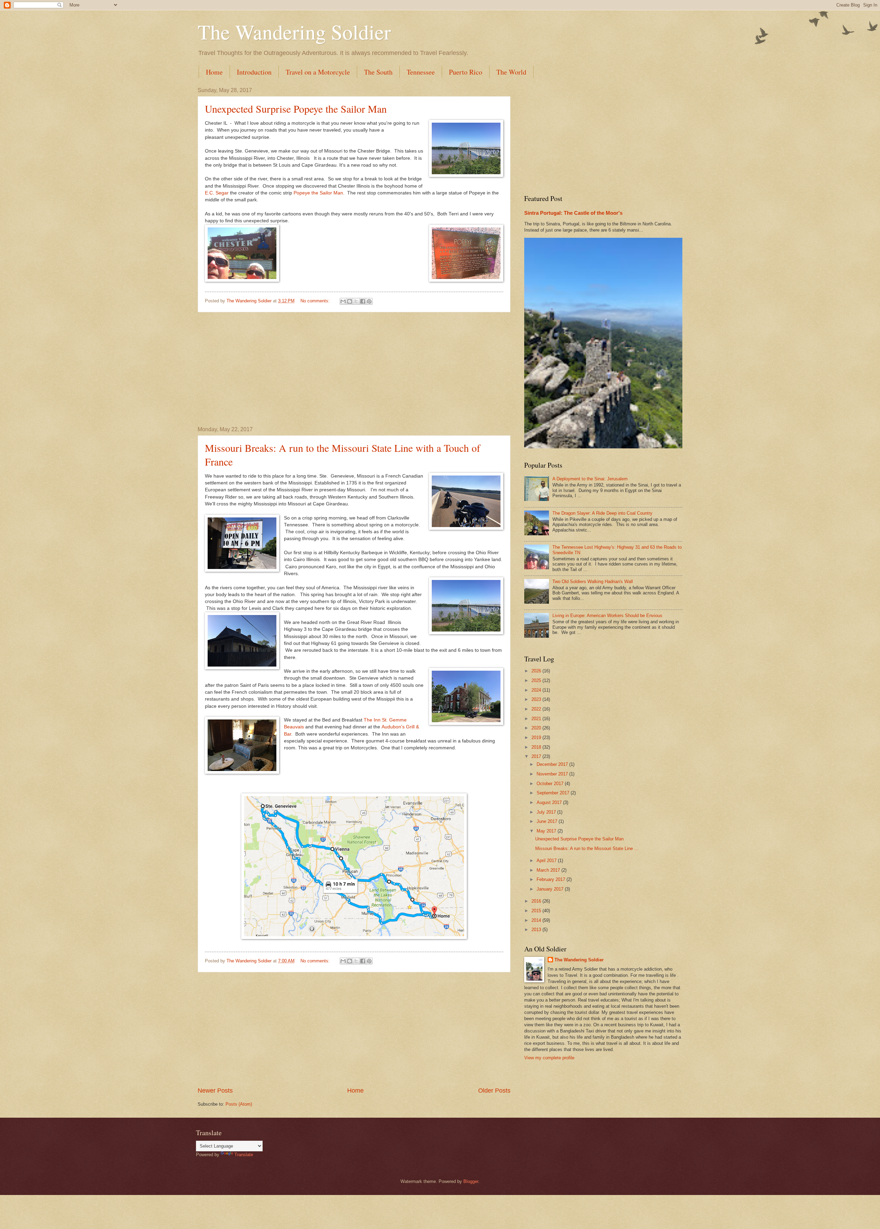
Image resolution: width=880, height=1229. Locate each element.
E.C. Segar (217, 192)
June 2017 (548, 821)
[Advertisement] (354, 369)
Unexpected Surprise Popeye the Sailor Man (296, 108)
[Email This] (343, 301)
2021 (536, 718)
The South (378, 72)
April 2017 (547, 860)
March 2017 (549, 870)
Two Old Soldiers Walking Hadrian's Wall (592, 581)
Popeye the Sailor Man (318, 192)
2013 (536, 929)
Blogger (470, 1181)
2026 (536, 670)
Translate (243, 1154)
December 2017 (553, 764)
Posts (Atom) (239, 1104)
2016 (536, 901)
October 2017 (551, 783)
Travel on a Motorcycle (318, 72)
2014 (536, 920)
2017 (536, 756)
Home (214, 72)
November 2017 (553, 773)
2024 (536, 690)
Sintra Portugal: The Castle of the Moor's (573, 213)
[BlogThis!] (349, 301)
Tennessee (421, 72)
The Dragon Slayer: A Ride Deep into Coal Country (602, 513)
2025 (536, 680)
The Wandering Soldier (294, 31)
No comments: (315, 300)
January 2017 (551, 889)
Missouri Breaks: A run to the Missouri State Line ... (586, 848)
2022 (536, 709)
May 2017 (547, 831)
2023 (536, 699)
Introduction (254, 72)
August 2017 (550, 802)
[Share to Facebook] (362, 301)
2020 (536, 727)
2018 (536, 747)
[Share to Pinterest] (369, 301)
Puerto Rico (465, 72)
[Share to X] (356, 301)
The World (511, 72)
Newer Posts (215, 1090)
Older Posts (494, 1090)
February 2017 (551, 879)
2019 (536, 737)
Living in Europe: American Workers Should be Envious (607, 615)
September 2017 (554, 792)
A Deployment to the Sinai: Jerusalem (590, 478)
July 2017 (547, 812)
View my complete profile (549, 1057)
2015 (536, 910)
